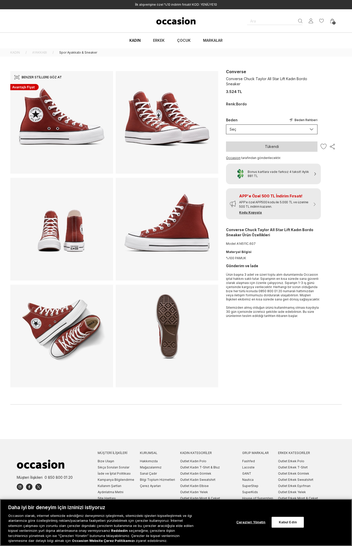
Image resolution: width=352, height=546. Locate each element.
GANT (246, 473)
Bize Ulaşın (106, 461)
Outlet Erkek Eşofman (294, 486)
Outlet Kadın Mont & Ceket (200, 498)
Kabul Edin (288, 522)
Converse (236, 71)
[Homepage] (176, 20)
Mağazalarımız (151, 467)
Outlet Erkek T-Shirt (293, 467)
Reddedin (119, 530)
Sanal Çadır (148, 473)
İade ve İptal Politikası (114, 473)
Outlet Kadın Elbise (194, 486)
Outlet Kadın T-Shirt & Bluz (200, 467)
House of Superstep (257, 498)
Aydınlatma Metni (110, 492)
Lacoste (248, 467)
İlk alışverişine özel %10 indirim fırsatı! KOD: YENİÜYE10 (176, 4)
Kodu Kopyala (250, 212)
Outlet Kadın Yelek (194, 492)
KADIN (15, 52)
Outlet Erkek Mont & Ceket (298, 498)
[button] (273, 203)
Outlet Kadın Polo (193, 461)
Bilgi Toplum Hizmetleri (157, 480)
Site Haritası (107, 498)
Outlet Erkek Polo (291, 461)
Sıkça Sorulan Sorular (113, 467)
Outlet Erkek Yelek (292, 492)
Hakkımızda (149, 461)
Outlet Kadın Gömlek (195, 473)
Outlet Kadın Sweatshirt (197, 480)
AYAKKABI (39, 52)
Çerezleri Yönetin (250, 522)
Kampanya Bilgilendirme (116, 480)
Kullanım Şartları (109, 486)
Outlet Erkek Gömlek (293, 473)
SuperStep (250, 486)
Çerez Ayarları (150, 486)
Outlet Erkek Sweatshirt (295, 480)
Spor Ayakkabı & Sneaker (78, 52)
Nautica (248, 480)
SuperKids (250, 492)
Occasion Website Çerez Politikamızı (104, 541)
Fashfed (248, 461)
